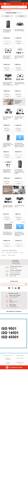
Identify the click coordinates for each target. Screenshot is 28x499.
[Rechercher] (24, 7)
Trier (7, 16)
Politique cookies (20, 358)
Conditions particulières (7, 363)
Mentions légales (20, 355)
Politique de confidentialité (8, 359)
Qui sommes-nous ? (7, 355)
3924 (11, 295)
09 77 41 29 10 (17, 295)
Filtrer (21, 16)
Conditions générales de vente (20, 363)
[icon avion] (25, 284)
